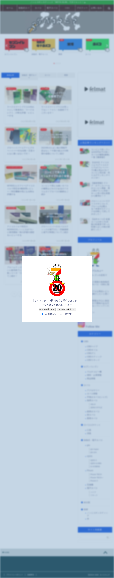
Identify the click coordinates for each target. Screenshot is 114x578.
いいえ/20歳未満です (66, 309)
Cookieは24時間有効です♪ (58, 314)
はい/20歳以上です (46, 309)
